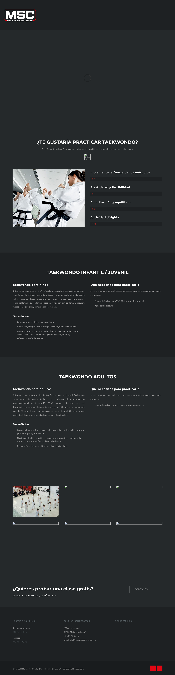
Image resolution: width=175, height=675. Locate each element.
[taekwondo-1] (49, 170)
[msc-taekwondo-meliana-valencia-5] (139, 523)
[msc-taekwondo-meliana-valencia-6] (88, 523)
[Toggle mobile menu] (170, 15)
